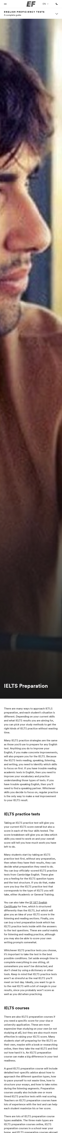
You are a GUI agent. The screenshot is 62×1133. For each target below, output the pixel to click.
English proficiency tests (24, 11)
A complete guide (12, 14)
